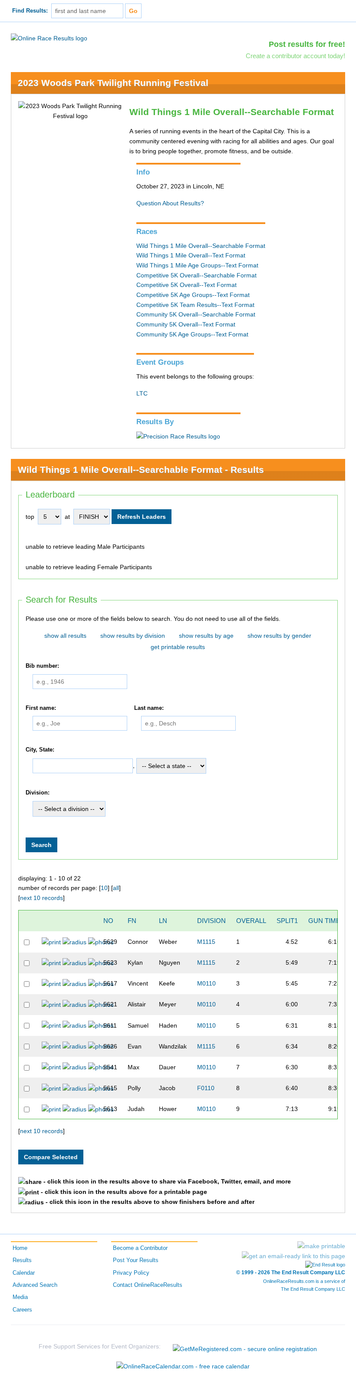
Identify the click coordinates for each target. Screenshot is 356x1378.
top (30, 516)
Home (20, 1248)
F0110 (205, 1088)
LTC (142, 393)
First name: (41, 708)
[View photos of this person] (101, 941)
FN (132, 920)
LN (163, 920)
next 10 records (41, 897)
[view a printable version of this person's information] (51, 941)
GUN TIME (324, 920)
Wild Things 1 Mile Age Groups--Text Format (197, 265)
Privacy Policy (131, 1273)
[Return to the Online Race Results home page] (49, 37)
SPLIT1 (287, 920)
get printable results (178, 646)
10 (104, 887)
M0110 (206, 983)
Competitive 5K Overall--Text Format (186, 284)
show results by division (132, 635)
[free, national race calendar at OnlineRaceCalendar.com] (183, 1366)
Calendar (24, 1273)
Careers (22, 1310)
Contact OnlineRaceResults (147, 1285)
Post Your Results (135, 1260)
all (116, 887)
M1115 (206, 941)
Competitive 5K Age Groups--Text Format (193, 294)
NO (108, 920)
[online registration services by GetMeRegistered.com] (245, 1346)
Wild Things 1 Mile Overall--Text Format (190, 255)
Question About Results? (170, 203)
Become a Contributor (140, 1248)
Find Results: (30, 11)
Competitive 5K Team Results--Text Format (195, 304)
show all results (65, 635)
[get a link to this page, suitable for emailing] (293, 1256)
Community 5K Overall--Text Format (185, 324)
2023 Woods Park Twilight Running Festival (113, 83)
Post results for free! (307, 44)
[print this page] (321, 1246)
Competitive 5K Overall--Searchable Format (196, 275)
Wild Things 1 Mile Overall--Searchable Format (200, 245)
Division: (37, 793)
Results (22, 1260)
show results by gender (279, 635)
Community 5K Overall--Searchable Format (195, 314)
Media (20, 1297)
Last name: (149, 708)
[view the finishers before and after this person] (74, 941)
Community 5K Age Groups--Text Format (192, 334)
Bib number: (42, 666)
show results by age (206, 635)
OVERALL (251, 920)
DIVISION (211, 920)
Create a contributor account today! (295, 55)
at (67, 516)
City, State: (40, 750)
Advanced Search (35, 1285)
